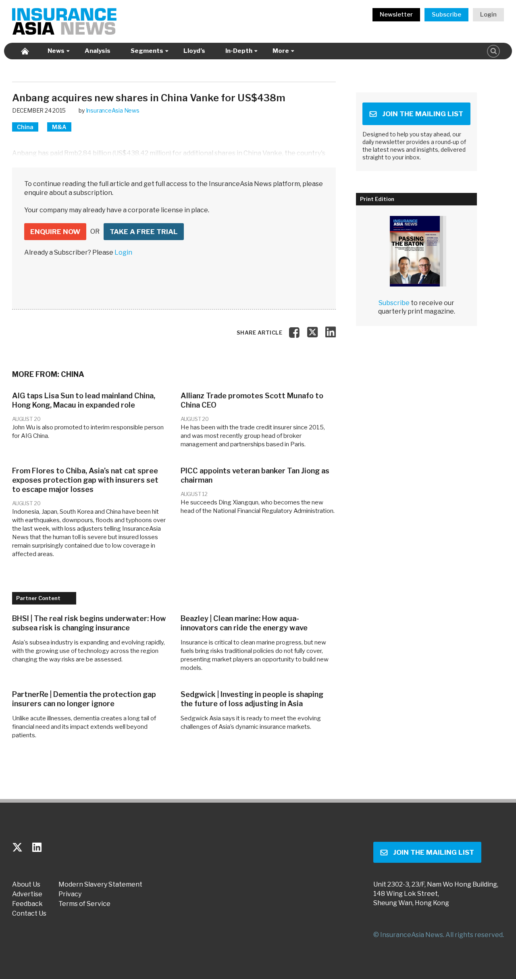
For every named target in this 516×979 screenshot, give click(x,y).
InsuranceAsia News (112, 110)
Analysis (97, 50)
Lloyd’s (194, 50)
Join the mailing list (422, 114)
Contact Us (29, 913)
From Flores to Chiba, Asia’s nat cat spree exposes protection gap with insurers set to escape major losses (85, 480)
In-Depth (238, 50)
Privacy (69, 894)
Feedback (27, 904)
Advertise (27, 894)
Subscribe (446, 14)
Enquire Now (55, 232)
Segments (147, 50)
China (25, 126)
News (56, 50)
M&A (59, 126)
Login (488, 14)
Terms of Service (84, 904)
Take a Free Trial (144, 232)
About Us (26, 884)
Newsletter (396, 14)
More (281, 50)
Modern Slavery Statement (100, 884)
